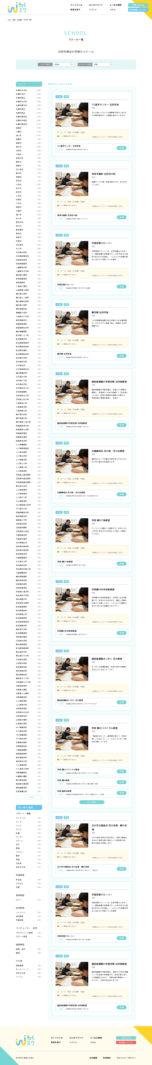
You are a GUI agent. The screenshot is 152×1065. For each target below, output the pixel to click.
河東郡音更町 (29, 686)
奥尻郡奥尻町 (29, 309)
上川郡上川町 (29, 463)
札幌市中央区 (29, 90)
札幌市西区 (29, 113)
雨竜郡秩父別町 (29, 429)
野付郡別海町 (29, 780)
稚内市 (29, 173)
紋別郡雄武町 (29, 625)
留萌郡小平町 (29, 520)
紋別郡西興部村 (29, 622)
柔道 (29, 848)
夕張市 (29, 154)
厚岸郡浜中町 (29, 761)
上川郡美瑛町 (29, 471)
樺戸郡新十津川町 (29, 422)
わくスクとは (76, 5)
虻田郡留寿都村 (29, 343)
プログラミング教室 (29, 933)
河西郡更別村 (29, 716)
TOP (9, 20)
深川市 (29, 226)
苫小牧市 (29, 169)
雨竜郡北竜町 (29, 437)
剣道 (29, 859)
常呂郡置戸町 (29, 599)
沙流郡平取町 (29, 663)
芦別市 (29, 181)
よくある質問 (116, 5)
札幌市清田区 (29, 124)
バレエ (29, 825)
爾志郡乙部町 (29, 305)
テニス (29, 822)
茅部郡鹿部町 (29, 279)
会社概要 (93, 1058)
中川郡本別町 (29, 738)
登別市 (29, 233)
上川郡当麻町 (29, 452)
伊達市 (29, 241)
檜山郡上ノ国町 (29, 297)
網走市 (29, 162)
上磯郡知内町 (29, 267)
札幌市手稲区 (29, 120)
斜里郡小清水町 (29, 591)
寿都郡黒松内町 (29, 328)
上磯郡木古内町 (29, 271)
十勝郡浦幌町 (29, 750)
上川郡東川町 (29, 467)
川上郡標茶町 (29, 765)
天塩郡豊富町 (29, 558)
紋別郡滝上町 (29, 614)
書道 (29, 953)
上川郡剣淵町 (29, 493)
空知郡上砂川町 (29, 399)
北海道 (19, 20)
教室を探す (75, 9)
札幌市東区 (29, 98)
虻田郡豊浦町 (29, 633)
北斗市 (29, 248)
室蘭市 (29, 139)
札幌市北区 (29, 94)
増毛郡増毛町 (29, 516)
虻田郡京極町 (29, 350)
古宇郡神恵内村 (29, 369)
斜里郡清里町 (29, 588)
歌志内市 (29, 222)
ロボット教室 (29, 936)
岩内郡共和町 (29, 358)
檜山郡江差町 (29, 294)
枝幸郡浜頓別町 (29, 546)
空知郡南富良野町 (29, 482)
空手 (29, 844)
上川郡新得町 (29, 701)
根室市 (29, 207)
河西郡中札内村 (29, 712)
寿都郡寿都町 (29, 324)
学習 (13, 20)
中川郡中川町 (29, 508)
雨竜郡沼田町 (29, 441)
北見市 (29, 150)
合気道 (29, 863)
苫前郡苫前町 (29, 524)
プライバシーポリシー (126, 1058)
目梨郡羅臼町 (29, 791)
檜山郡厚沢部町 (29, 301)
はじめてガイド (96, 5)
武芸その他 (29, 867)
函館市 (29, 128)
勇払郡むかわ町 (29, 656)
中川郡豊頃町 (29, 735)
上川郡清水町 (29, 705)
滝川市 (29, 214)
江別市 (29, 184)
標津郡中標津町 (29, 784)
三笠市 (29, 203)
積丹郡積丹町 (29, 373)
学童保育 (29, 920)
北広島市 (29, 245)
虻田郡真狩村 (29, 339)
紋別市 (29, 192)
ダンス (29, 829)
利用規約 (107, 1058)
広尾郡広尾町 (29, 723)
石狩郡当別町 (29, 252)
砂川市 (29, 218)
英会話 (29, 880)
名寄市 (29, 199)
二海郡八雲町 (29, 286)
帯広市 (29, 147)
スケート (29, 840)
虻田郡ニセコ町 (29, 335)
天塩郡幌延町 (29, 573)
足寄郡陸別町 (29, 746)
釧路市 (29, 143)
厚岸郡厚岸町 (29, 757)
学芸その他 (29, 973)
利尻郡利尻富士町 (29, 569)
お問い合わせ (138, 5)
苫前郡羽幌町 (29, 527)
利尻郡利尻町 (29, 565)
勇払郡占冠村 (29, 486)
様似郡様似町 (29, 674)
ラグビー (29, 852)
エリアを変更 (29, 797)
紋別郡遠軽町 (29, 607)
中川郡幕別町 (29, 727)
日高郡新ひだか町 (29, 682)
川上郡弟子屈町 (29, 769)
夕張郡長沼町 (29, 407)
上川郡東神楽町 (29, 448)
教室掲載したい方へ (138, 9)
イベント (93, 9)
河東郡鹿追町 (29, 697)
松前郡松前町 (29, 260)
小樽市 (29, 132)
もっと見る (91, 802)
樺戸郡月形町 (29, 414)
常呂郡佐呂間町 (29, 603)
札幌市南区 (29, 109)
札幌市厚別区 (29, 116)
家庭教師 (29, 965)
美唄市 (29, 177)
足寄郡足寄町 (29, 742)
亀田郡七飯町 (29, 275)
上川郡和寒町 (29, 490)
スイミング (29, 818)
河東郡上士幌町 (29, 693)
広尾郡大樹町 (29, 720)
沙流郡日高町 (29, 659)
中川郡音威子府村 (29, 505)
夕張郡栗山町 (29, 410)
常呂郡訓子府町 (29, 595)
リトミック (29, 912)
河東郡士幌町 (29, 689)
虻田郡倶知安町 (29, 354)
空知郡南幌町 (29, 392)
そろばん (29, 883)
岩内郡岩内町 (29, 361)
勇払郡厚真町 (29, 644)
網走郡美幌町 (29, 576)
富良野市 (29, 230)
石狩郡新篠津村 (29, 256)
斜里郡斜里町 (29, 584)
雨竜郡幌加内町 (29, 512)
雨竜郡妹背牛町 (29, 426)
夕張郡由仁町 (29, 403)
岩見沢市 (29, 158)
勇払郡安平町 (29, 652)
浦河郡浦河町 (29, 671)
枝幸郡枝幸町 (29, 554)
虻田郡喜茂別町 (29, 346)
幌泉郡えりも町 (29, 678)
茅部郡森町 (29, 282)
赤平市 (29, 188)
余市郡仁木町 (29, 380)
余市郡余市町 (29, 384)
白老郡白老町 (29, 640)
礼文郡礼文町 (29, 561)
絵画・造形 (29, 949)
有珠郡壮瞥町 (29, 637)
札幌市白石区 (29, 101)
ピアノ (29, 900)
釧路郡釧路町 (29, 754)
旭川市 (29, 135)
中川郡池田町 (29, 731)
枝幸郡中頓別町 (29, 550)
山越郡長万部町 (29, 290)
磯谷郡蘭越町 (29, 331)
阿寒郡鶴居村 (29, 772)
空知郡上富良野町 (29, 475)
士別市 (29, 196)
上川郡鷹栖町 (29, 444)
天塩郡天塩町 (29, 539)
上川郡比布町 (29, 456)
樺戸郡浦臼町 (29, 418)
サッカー (29, 837)
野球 (29, 856)
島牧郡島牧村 (29, 320)
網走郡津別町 (29, 580)
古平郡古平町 (29, 377)
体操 (29, 833)
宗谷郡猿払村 (29, 542)
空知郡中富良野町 (29, 478)
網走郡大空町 (29, 629)
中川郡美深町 (29, 501)
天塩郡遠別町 (29, 535)
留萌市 (29, 165)
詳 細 (122, 148)
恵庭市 (29, 237)
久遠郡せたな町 (29, 316)
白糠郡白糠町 (29, 776)
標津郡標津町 (29, 787)
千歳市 (29, 211)
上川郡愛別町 (29, 459)
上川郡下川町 (29, 497)
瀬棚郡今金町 (29, 312)
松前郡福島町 (29, 263)
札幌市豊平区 (29, 105)
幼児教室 (29, 916)
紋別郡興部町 (29, 618)
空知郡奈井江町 (29, 395)
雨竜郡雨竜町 (29, 433)
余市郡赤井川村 (29, 388)
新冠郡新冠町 (29, 667)
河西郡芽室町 (29, 708)
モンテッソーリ (29, 969)
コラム (113, 9)
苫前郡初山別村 (29, 531)
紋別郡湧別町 (29, 610)
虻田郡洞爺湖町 (29, 648)
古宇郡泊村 (29, 365)
